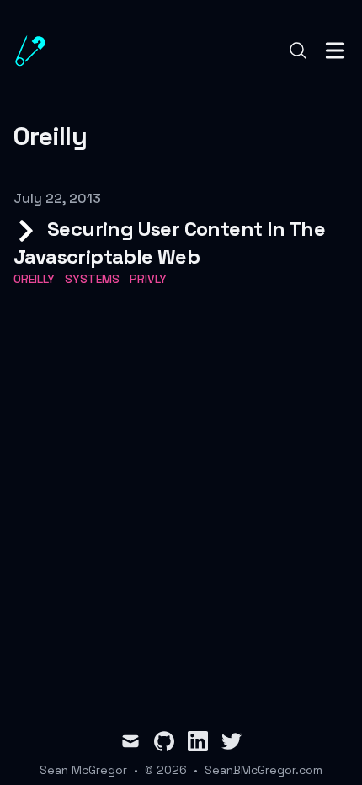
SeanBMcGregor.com (263, 769)
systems (92, 278)
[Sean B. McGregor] (35, 50)
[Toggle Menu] (335, 50)
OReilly (34, 278)
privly (148, 278)
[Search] (298, 50)
